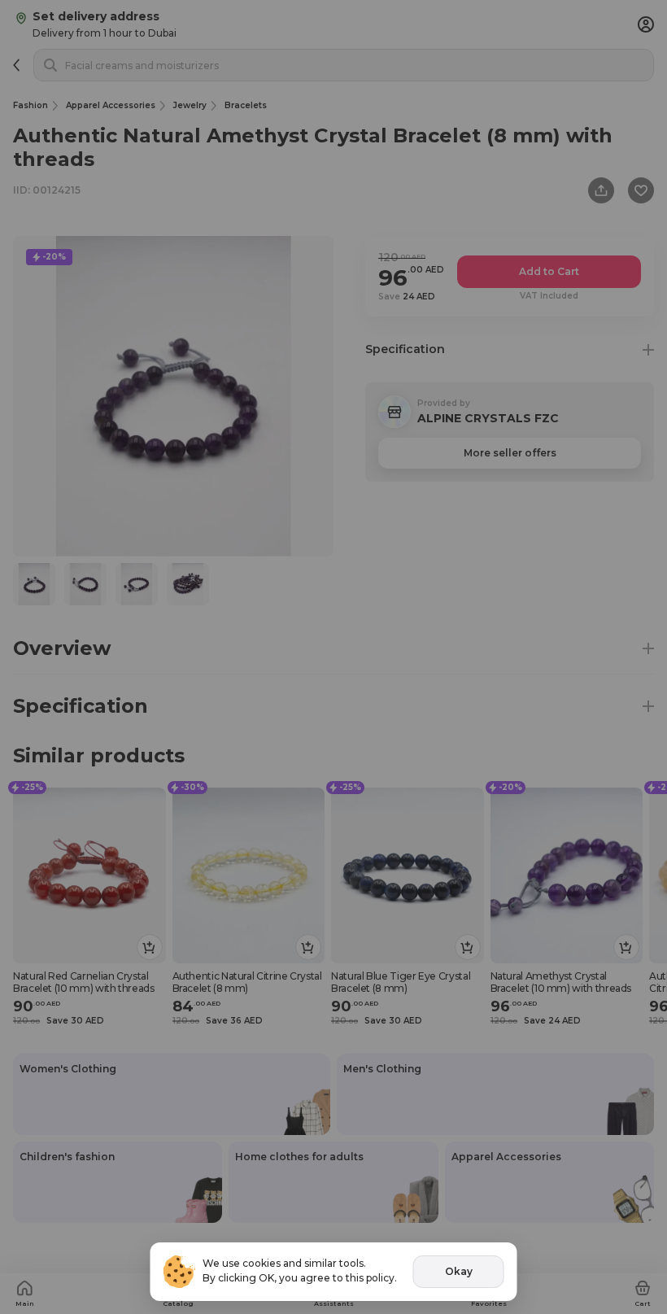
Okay (459, 1271)
